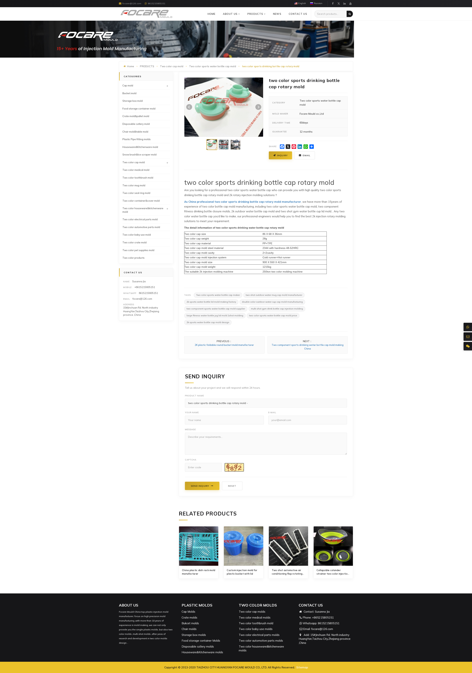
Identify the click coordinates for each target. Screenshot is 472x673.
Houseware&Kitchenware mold (140, 146)
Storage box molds (194, 635)
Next (258, 107)
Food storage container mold (138, 108)
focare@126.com (131, 3)
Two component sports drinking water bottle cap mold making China (307, 346)
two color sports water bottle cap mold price (273, 315)
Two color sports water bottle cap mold (212, 66)
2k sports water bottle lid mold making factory (211, 301)
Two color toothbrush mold (137, 177)
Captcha (190, 459)
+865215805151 (323, 617)
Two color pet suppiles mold (138, 250)
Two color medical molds (254, 617)
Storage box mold (132, 100)
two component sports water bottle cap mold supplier (216, 308)
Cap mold (127, 85)
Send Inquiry (200, 485)
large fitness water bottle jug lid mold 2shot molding (215, 315)
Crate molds (189, 617)
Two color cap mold (171, 66)
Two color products (133, 257)
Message (190, 429)
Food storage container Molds (201, 640)
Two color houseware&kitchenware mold (142, 210)
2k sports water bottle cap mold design (208, 322)
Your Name (192, 412)
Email (306, 155)
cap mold (195, 252)
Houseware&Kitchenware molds (202, 652)
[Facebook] (332, 3)
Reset (232, 485)
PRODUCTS (255, 13)
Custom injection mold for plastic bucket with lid (242, 572)
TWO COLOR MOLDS (258, 605)
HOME (212, 13)
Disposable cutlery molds (198, 646)
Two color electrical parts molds (259, 635)
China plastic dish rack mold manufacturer (198, 572)
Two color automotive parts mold (141, 227)
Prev (189, 107)
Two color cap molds (252, 611)
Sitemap (302, 667)
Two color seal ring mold (136, 192)
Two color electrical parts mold (140, 219)
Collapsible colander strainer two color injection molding (333, 572)
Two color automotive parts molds (261, 640)
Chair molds (189, 629)
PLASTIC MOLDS (197, 605)
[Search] (350, 14)
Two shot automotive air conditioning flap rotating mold (287, 572)
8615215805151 (156, 3)
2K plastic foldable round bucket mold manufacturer (224, 344)
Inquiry (282, 155)
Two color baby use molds (256, 629)
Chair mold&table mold (135, 131)
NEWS (277, 13)
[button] (239, 13)
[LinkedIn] (344, 3)
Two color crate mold (134, 242)
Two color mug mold (133, 185)
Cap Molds (188, 611)
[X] (338, 3)
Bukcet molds (190, 623)
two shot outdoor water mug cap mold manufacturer (274, 295)
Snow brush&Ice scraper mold (139, 154)
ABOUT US (230, 13)
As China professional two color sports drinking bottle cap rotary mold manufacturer (242, 201)
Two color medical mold (135, 169)
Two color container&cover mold (141, 200)
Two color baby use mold (136, 234)
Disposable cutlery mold (136, 123)
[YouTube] (350, 3)
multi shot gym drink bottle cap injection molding (277, 308)
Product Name (194, 395)
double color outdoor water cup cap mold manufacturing (272, 301)
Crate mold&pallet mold (135, 116)
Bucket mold (129, 93)
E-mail (272, 412)
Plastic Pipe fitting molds (136, 139)
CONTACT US (298, 13)
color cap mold (195, 247)
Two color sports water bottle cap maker (218, 295)
